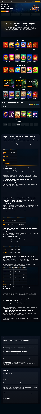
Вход (17, 1)
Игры (11, 1)
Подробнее (4, 106)
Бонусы (30, 1)
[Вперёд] (38, 45)
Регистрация (14, 1)
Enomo (3, 1)
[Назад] (2, 45)
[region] (20, 46)
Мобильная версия (21, 1)
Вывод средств (26, 1)
